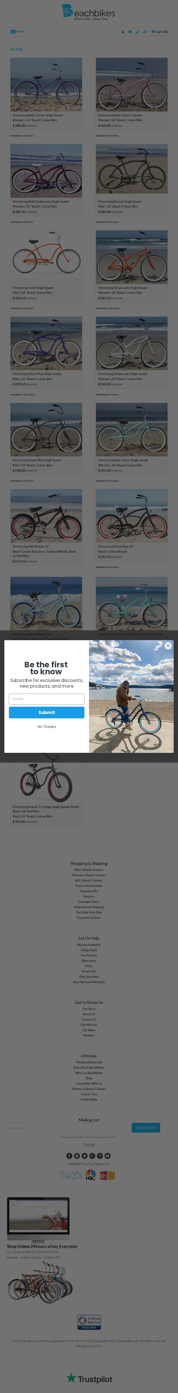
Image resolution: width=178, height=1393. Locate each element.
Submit (46, 712)
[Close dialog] (168, 646)
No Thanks (47, 726)
